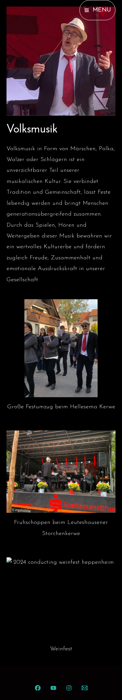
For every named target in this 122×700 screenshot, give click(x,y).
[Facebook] (38, 688)
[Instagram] (69, 688)
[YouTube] (53, 688)
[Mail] (85, 688)
